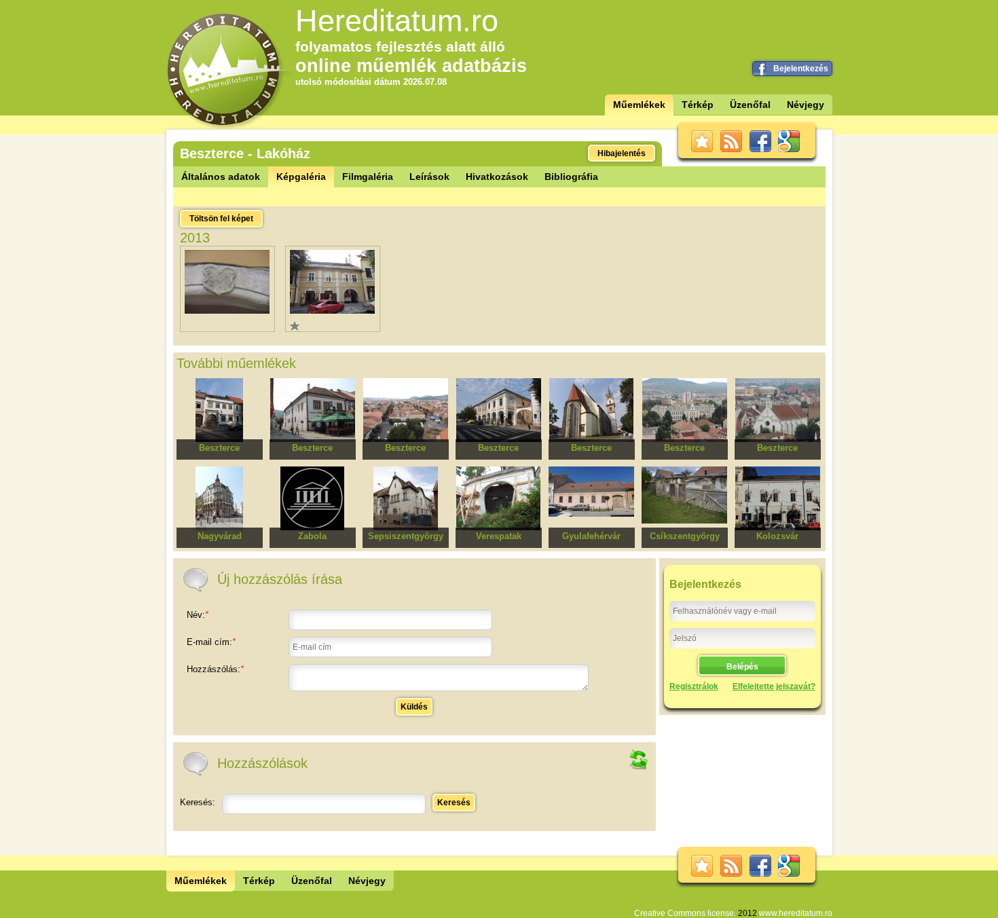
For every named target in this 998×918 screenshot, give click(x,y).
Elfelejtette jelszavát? (774, 686)
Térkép (698, 104)
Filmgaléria (367, 176)
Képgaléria (301, 176)
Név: (197, 615)
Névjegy (805, 104)
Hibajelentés (621, 153)
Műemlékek (639, 104)
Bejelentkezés (800, 68)
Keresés (453, 802)
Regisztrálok (693, 686)
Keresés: (197, 802)
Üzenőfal (750, 104)
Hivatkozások (497, 176)
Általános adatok (220, 176)
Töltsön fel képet (221, 218)
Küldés (414, 707)
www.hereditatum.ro (795, 913)
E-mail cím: (211, 642)
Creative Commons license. (685, 913)
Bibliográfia (571, 176)
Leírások (429, 176)
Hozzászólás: (215, 669)
